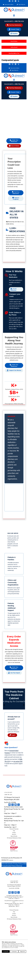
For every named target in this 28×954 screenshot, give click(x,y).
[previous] (4, 705)
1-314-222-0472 (8, 792)
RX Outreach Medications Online (14, 838)
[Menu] (14, 15)
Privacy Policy (17, 864)
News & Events (14, 836)
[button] (9, 1)
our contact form (17, 761)
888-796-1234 (17, 326)
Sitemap (19, 866)
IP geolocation (11, 860)
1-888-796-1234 (8, 794)
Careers (14, 832)
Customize (14, 951)
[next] (24, 705)
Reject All (22, 951)
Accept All (6, 951)
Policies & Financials (14, 829)
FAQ (14, 830)
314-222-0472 (13, 329)
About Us (14, 834)
